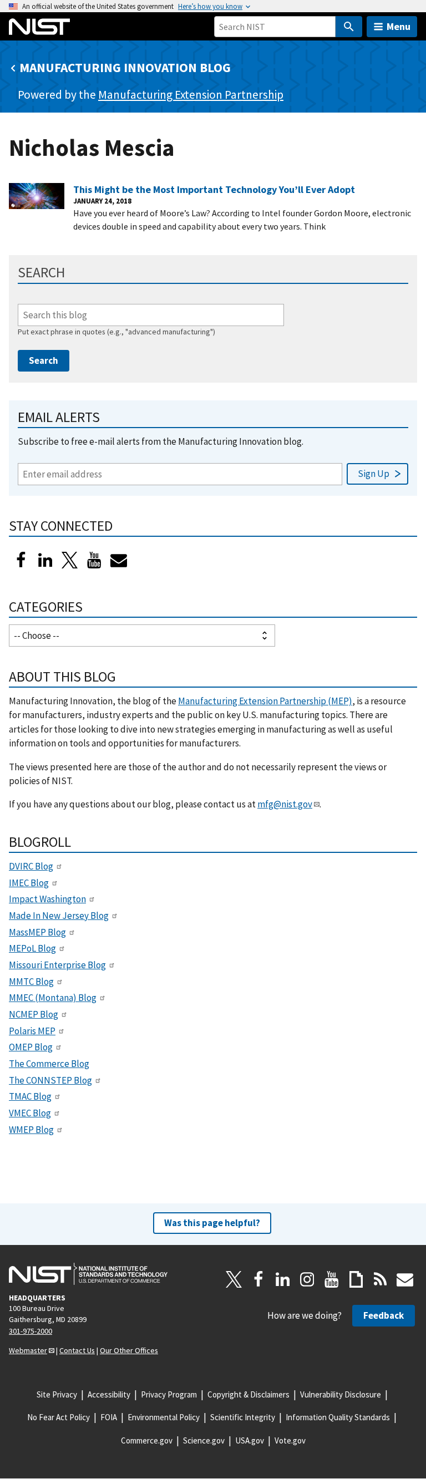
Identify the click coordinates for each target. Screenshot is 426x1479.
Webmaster (28, 1350)
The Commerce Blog (49, 1064)
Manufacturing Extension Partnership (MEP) (265, 701)
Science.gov (204, 1440)
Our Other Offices (129, 1350)
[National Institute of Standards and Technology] (88, 1274)
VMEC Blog (30, 1113)
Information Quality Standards (338, 1417)
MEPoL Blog (32, 948)
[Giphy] (356, 1279)
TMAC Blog (30, 1096)
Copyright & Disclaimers (248, 1394)
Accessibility (109, 1394)
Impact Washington (47, 899)
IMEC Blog (29, 883)
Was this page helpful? (212, 1223)
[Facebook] (21, 560)
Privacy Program (169, 1394)
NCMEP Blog (33, 1014)
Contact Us (77, 1350)
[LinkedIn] (45, 560)
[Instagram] (307, 1279)
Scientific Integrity (242, 1417)
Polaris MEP (32, 1031)
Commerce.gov (147, 1440)
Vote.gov (290, 1440)
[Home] (39, 26)
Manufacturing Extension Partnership (190, 94)
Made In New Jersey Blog (59, 915)
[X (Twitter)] (70, 560)
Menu (398, 26)
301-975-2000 (30, 1331)
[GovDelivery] (118, 560)
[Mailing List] (405, 1279)
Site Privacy (57, 1394)
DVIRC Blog (31, 866)
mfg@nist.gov (284, 804)
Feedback (383, 1315)
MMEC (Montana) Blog (53, 998)
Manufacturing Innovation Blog (125, 67)
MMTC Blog (31, 981)
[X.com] (234, 1279)
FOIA (108, 1417)
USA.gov (249, 1440)
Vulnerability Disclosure (340, 1394)
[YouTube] (332, 1279)
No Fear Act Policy (58, 1417)
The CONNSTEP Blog (50, 1080)
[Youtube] (94, 560)
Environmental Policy (164, 1417)
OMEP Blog (31, 1047)
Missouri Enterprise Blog (57, 965)
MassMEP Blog (37, 932)
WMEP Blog (31, 1130)
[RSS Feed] (380, 1279)
